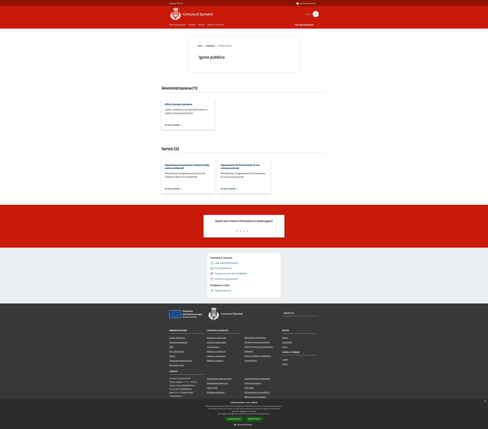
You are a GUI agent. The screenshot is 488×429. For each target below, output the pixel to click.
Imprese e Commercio (216, 351)
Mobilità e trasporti (215, 360)
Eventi (285, 364)
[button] (244, 424)
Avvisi (284, 346)
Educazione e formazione (255, 337)
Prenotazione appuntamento (219, 378)
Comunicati (287, 342)
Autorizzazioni (251, 360)
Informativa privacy (253, 383)
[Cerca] (316, 14)
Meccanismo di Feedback (255, 396)
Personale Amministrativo (180, 360)
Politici (172, 356)
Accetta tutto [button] (234, 419)
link (268, 414)
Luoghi (285, 359)
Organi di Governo (177, 337)
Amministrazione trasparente (257, 378)
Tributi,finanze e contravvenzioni (259, 346)
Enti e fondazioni (176, 351)
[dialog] (244, 414)
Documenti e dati (176, 365)
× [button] (485, 401)
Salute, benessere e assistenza (258, 355)
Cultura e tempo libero (216, 342)
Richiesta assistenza (215, 392)
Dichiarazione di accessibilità (257, 392)
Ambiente (249, 351)
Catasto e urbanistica (216, 356)
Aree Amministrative (178, 342)
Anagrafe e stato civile (216, 337)
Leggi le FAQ (212, 387)
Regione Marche (176, 3)
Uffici (171, 346)
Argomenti (210, 45)
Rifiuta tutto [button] (254, 419)
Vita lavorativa (213, 346)
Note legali (249, 387)
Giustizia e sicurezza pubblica (257, 342)
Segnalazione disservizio (217, 383)
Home (199, 45)
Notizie (285, 337)
